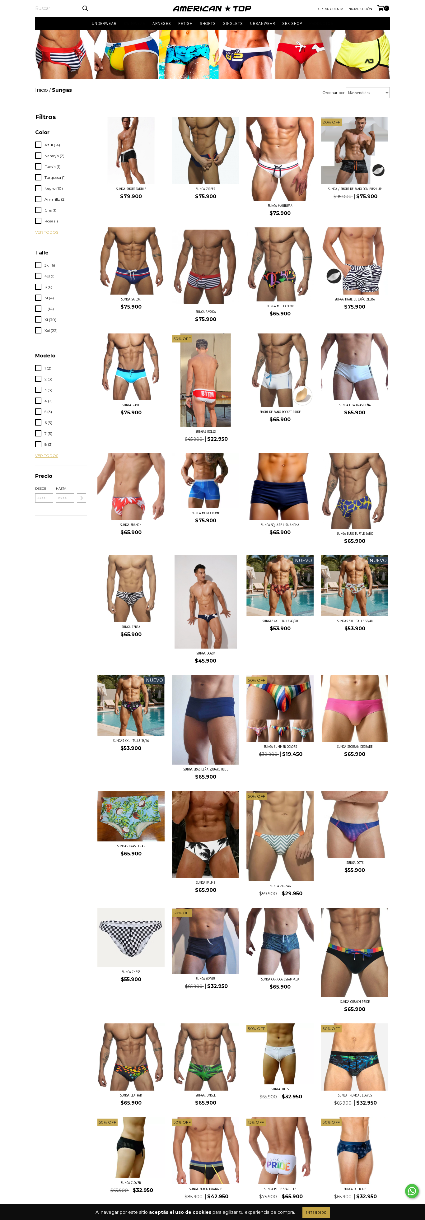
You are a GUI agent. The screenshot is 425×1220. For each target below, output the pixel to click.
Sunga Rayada (205, 311)
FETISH (185, 23)
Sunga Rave (131, 405)
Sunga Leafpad (131, 1095)
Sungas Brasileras (131, 846)
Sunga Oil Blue (354, 1188)
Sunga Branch (131, 524)
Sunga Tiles (280, 1089)
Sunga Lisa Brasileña (355, 405)
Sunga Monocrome (206, 512)
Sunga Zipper (205, 188)
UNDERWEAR (104, 23)
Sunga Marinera (280, 205)
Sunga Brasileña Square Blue (205, 769)
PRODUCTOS (321, 23)
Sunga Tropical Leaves (355, 1095)
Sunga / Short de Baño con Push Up (354, 188)
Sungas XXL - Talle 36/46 (131, 740)
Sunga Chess (131, 971)
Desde (40, 489)
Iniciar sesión (360, 9)
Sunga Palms (205, 882)
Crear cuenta (330, 9)
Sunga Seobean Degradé (354, 746)
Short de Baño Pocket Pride (280, 411)
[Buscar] (85, 8)
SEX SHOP (292, 23)
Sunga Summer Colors (280, 746)
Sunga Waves (205, 978)
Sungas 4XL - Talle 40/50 (280, 620)
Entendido (316, 1212)
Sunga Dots (354, 862)
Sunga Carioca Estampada (280, 979)
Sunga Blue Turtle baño (355, 533)
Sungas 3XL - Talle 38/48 (354, 620)
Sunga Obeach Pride (355, 1001)
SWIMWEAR (134, 23)
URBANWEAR (262, 23)
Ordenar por (333, 92)
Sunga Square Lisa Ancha (280, 524)
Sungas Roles (205, 431)
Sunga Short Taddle (131, 188)
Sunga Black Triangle (205, 1188)
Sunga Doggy (205, 653)
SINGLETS (233, 23)
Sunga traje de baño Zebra (354, 299)
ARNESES (161, 23)
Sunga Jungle (205, 1095)
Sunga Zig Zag (280, 885)
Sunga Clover (131, 1182)
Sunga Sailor (131, 299)
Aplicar (81, 498)
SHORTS (208, 23)
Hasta (61, 489)
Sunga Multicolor (280, 306)
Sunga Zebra (130, 626)
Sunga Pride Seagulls (280, 1188)
